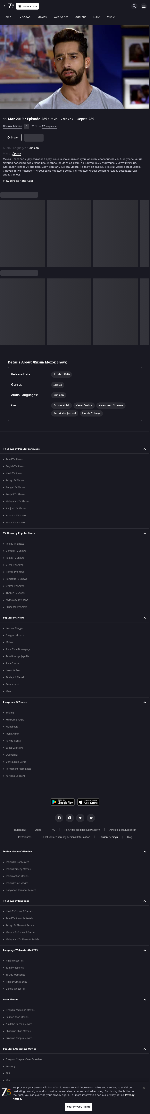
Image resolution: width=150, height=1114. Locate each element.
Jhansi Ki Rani (13, 670)
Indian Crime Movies (17, 883)
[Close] (141, 1088)
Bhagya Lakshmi (15, 635)
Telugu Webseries (15, 975)
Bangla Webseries (16, 989)
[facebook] (58, 818)
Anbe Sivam (12, 663)
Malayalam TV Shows (17, 501)
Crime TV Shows (14, 565)
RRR (8, 1073)
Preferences (23, 837)
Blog (128, 837)
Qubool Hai (12, 755)
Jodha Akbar (12, 734)
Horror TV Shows (15, 572)
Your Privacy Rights (77, 1106)
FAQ (51, 830)
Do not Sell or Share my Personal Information (63, 837)
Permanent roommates (18, 769)
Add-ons (80, 17)
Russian (34, 147)
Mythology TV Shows (17, 600)
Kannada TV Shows (16, 515)
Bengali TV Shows (15, 487)
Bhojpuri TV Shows (16, 508)
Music (111, 17)
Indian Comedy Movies (18, 869)
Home (7, 17)
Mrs (8, 1080)
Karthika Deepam (15, 776)
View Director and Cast (18, 179)
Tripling (10, 712)
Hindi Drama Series (16, 982)
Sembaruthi (12, 684)
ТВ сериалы (49, 125)
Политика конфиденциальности (81, 830)
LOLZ (96, 17)
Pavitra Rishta (13, 741)
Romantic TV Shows (16, 579)
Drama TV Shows (15, 586)
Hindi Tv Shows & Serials (19, 911)
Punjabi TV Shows (15, 494)
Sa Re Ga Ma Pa (14, 748)
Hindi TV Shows (14, 473)
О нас (37, 830)
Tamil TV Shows (14, 459)
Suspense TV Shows (16, 607)
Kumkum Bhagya (15, 719)
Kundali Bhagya (14, 628)
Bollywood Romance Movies (21, 890)
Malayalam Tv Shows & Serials (22, 939)
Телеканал (18, 830)
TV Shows (24, 17)
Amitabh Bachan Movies (19, 1024)
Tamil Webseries (15, 968)
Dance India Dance (16, 762)
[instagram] (68, 818)
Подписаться (29, 6)
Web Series (61, 17)
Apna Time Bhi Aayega (18, 649)
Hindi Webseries (15, 960)
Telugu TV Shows (15, 480)
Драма (16, 152)
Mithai (9, 642)
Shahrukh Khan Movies (18, 1031)
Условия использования (121, 830)
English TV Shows (15, 466)
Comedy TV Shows (16, 551)
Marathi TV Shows (15, 522)
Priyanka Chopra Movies (19, 1038)
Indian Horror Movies (17, 862)
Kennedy (10, 1066)
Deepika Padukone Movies (20, 1010)
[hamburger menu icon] (144, 6)
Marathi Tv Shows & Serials (21, 932)
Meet (9, 691)
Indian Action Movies (17, 876)
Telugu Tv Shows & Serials (20, 925)
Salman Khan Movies (17, 1017)
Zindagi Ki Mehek (15, 677)
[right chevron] (4, 232)
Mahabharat (12, 726)
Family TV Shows (15, 558)
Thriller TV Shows (15, 593)
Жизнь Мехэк (12, 124)
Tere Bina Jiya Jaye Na (17, 656)
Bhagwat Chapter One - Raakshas (24, 1059)
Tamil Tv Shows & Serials (19, 918)
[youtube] (89, 818)
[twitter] (79, 818)
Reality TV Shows (15, 544)
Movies (42, 17)
